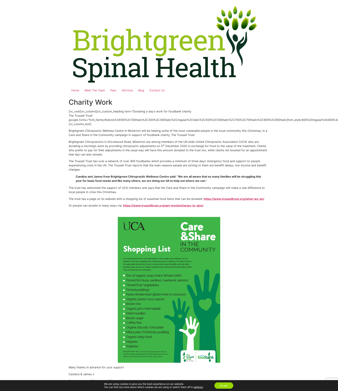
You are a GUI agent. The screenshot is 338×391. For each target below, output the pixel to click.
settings (198, 387)
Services (127, 90)
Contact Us (157, 90)
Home (75, 90)
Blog (141, 90)
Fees (113, 90)
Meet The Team (94, 90)
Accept (224, 385)
